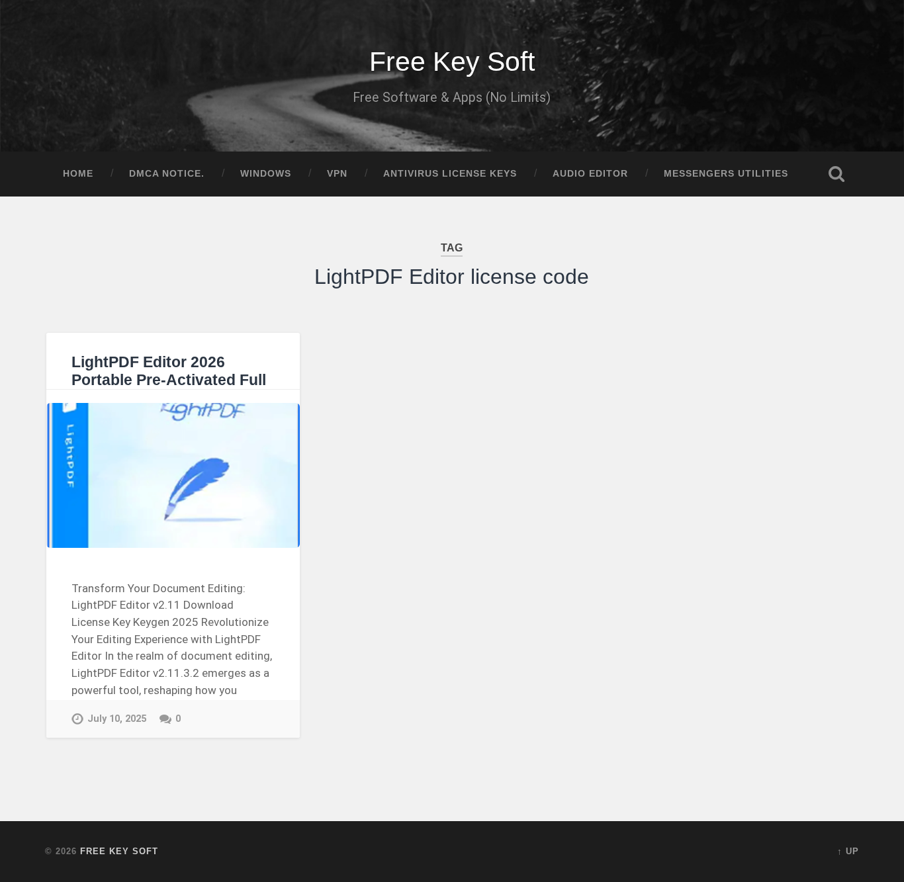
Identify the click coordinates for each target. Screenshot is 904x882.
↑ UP (848, 851)
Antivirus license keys (450, 174)
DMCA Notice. (166, 174)
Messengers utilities (726, 174)
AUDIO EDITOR (590, 174)
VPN (337, 174)
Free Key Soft (452, 61)
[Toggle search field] (836, 174)
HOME (78, 174)
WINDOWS (265, 174)
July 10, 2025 (116, 719)
